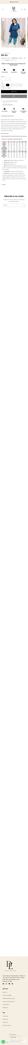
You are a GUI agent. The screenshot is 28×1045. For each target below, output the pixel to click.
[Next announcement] (25, 1)
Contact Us (5, 1022)
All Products (5, 1016)
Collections (5, 1019)
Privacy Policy (6, 1004)
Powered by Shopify (18, 1042)
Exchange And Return (7, 116)
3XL (9, 88)
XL (20, 85)
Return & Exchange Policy (9, 1001)
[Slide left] (11, 50)
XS (3, 85)
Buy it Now (19, 96)
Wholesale (5, 1007)
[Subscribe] (23, 205)
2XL (4, 88)
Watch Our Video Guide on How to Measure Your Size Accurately (14, 64)
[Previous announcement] (2, 1)
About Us (5, 992)
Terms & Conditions (7, 995)
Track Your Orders (7, 1025)
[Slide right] (16, 50)
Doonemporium (12, 1042)
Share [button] (4, 184)
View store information (7, 104)
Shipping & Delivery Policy (9, 998)
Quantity (3, 76)
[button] (2, 9)
